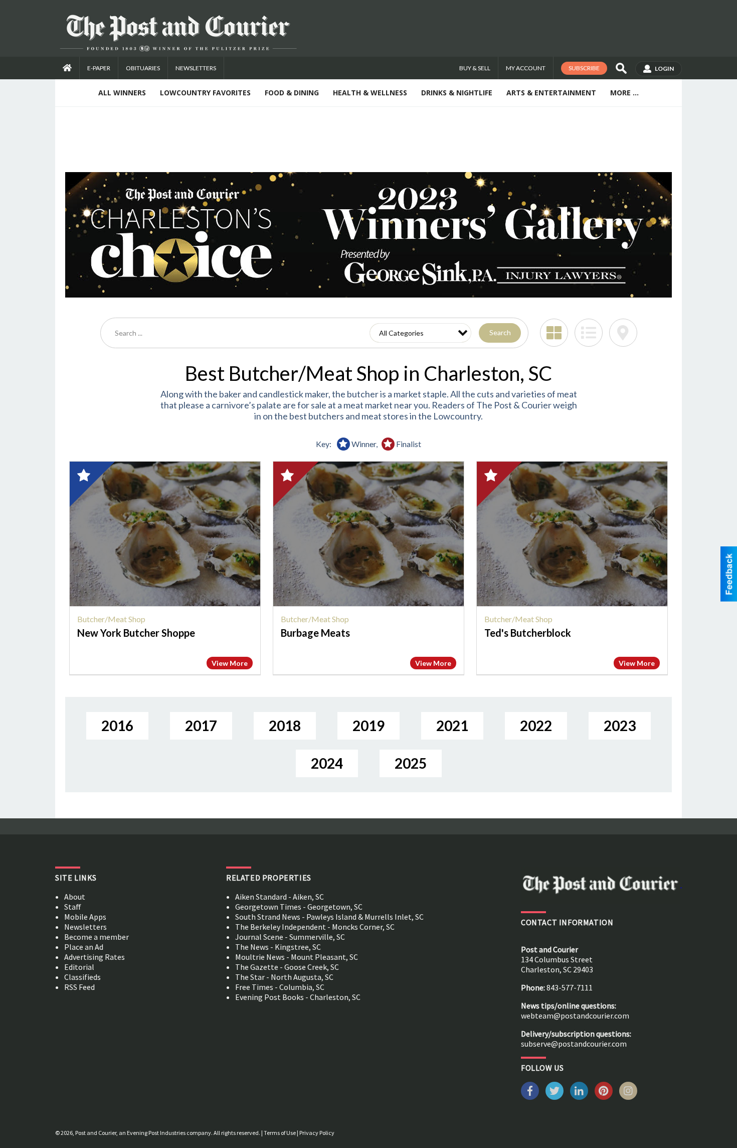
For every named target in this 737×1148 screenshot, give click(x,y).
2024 (327, 763)
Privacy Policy (316, 1132)
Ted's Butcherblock (527, 633)
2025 (411, 763)
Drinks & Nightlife (456, 92)
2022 (536, 725)
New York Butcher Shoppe (136, 633)
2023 (620, 725)
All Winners (122, 92)
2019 (368, 725)
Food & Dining (292, 92)
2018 (285, 725)
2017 (201, 725)
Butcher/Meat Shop (111, 619)
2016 (117, 725)
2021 (452, 725)
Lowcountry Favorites (205, 92)
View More (230, 663)
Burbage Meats (315, 633)
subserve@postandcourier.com (574, 1044)
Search (500, 332)
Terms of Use (280, 1132)
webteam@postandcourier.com (575, 1016)
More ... (624, 92)
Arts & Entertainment (551, 92)
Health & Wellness (370, 92)
